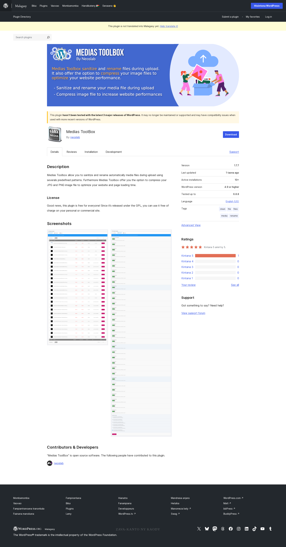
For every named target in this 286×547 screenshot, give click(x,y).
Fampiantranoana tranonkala (28, 508)
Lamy (69, 513)
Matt (227, 503)
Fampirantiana (73, 498)
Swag (175, 513)
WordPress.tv (127, 513)
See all (235, 285)
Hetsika (175, 503)
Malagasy (50, 529)
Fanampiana (124, 503)
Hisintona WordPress (267, 5)
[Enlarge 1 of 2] (103, 234)
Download (231, 134)
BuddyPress (231, 513)
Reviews (72, 151)
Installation (91, 151)
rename (234, 216)
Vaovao (17, 503)
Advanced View (191, 225)
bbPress (229, 508)
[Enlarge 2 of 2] (167, 234)
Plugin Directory (22, 16)
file (229, 209)
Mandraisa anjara (180, 498)
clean (222, 209)
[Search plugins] (48, 37)
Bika (68, 503)
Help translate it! (169, 26)
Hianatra (122, 498)
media (224, 216)
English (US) (232, 201)
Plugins (70, 508)
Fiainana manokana (23, 513)
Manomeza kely (181, 508)
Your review (188, 285)
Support (234, 151)
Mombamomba (21, 498)
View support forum (193, 313)
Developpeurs (126, 508)
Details (54, 151)
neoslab (75, 137)
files (236, 209)
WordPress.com (233, 498)
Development (114, 151)
